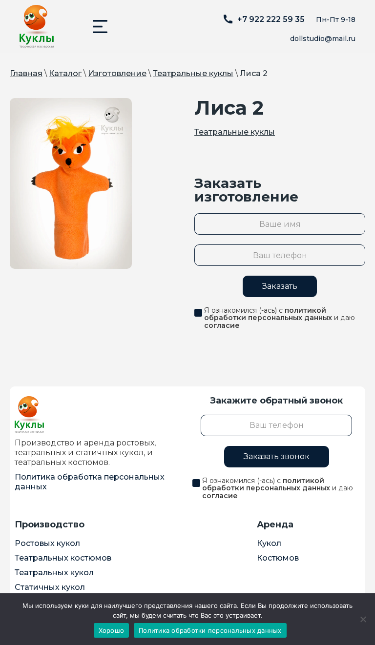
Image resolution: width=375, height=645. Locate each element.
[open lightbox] (71, 183)
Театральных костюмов (63, 558)
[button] (100, 26)
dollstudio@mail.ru (322, 38)
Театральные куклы (193, 73)
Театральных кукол (54, 572)
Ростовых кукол (47, 543)
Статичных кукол (50, 587)
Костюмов (278, 558)
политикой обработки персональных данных (268, 314)
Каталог (65, 73)
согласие (222, 325)
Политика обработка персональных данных (90, 481)
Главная (26, 73)
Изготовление (117, 73)
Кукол (269, 543)
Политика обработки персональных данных (210, 630)
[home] (37, 26)
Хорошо (112, 630)
